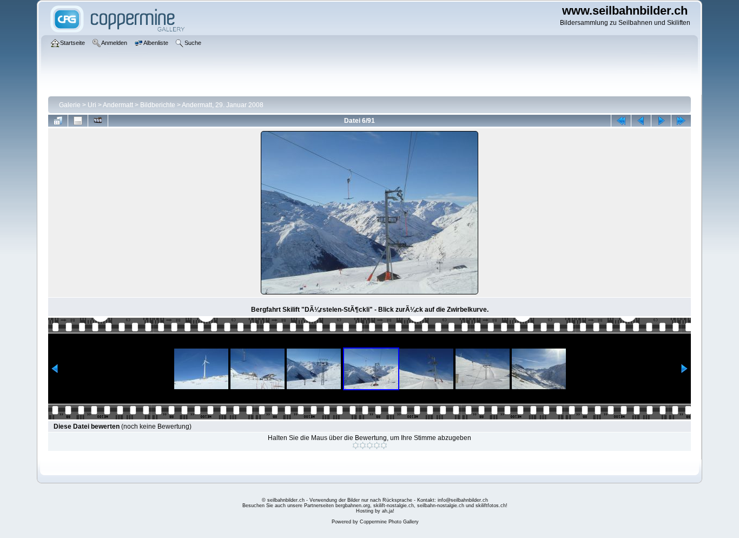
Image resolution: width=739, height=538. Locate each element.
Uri (92, 105)
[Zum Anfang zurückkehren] (621, 121)
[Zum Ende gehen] (681, 121)
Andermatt (118, 105)
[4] (376, 445)
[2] (362, 445)
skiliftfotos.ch (491, 505)
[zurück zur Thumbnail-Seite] (58, 121)
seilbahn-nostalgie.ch (440, 505)
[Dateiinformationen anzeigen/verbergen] (78, 121)
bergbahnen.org (352, 505)
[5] (383, 445)
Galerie (70, 105)
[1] (355, 445)
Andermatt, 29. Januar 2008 (222, 105)
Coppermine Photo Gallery (389, 521)
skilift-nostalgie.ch (393, 505)
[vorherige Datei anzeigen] (641, 121)
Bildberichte (157, 105)
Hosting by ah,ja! (375, 511)
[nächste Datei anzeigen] (661, 121)
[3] (369, 445)
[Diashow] (98, 121)
